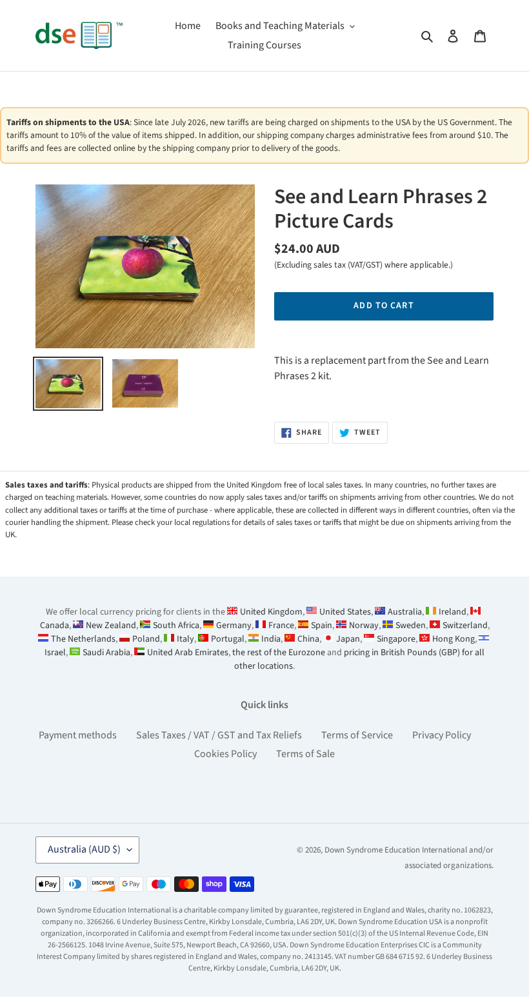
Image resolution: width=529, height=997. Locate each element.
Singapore (396, 639)
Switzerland (465, 625)
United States (345, 612)
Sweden (410, 625)
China (308, 639)
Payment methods (78, 735)
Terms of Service (357, 735)
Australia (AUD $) (84, 849)
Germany (234, 625)
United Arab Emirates (187, 652)
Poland (146, 639)
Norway (364, 625)
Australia (405, 612)
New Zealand (111, 625)
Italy (185, 639)
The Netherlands (83, 639)
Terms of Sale (305, 754)
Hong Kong (453, 639)
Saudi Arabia (106, 652)
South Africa (176, 625)
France (281, 625)
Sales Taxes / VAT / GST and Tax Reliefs (219, 735)
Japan (348, 639)
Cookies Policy (225, 754)
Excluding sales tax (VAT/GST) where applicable (362, 265)
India (271, 639)
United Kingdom (271, 612)
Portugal (228, 639)
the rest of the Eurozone (278, 652)
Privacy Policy (441, 735)
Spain (321, 625)
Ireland (452, 612)
